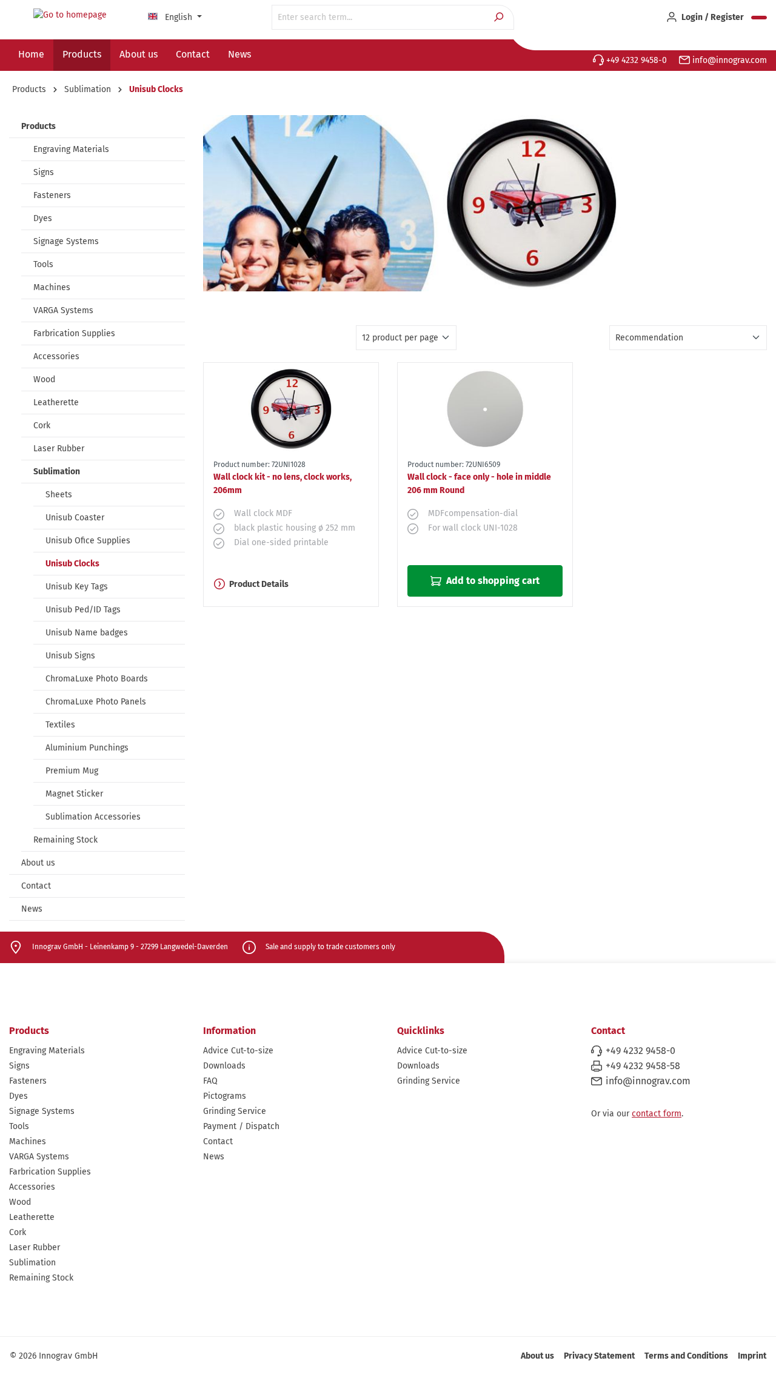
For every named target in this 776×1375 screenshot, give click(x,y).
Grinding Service (234, 1111)
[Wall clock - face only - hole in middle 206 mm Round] (485, 409)
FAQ (210, 1081)
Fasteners (52, 195)
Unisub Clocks (72, 563)
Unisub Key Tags (76, 586)
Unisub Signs (70, 656)
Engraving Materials (71, 149)
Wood (44, 379)
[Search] (500, 17)
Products (38, 126)
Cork (41, 425)
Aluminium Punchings (87, 748)
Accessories (56, 356)
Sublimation (56, 471)
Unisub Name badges (86, 633)
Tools (43, 264)
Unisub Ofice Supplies (87, 540)
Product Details (259, 584)
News (31, 909)
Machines (51, 287)
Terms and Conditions (686, 1356)
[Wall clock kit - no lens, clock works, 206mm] (291, 409)
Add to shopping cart (492, 580)
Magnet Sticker (74, 794)
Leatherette (56, 402)
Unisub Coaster (74, 517)
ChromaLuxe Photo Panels (95, 702)
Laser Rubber (58, 448)
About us (38, 863)
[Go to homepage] (69, 15)
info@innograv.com (728, 60)
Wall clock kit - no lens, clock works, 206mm (282, 483)
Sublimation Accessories (93, 817)
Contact (36, 886)
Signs (43, 172)
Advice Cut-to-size (238, 1050)
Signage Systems (66, 241)
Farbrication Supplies (74, 333)
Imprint (752, 1356)
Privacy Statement (599, 1356)
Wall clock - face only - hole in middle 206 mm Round (479, 483)
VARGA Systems (63, 310)
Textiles (60, 725)
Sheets (58, 494)
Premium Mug (71, 771)
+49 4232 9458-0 (635, 60)
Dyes (42, 218)
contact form (656, 1113)
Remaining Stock (65, 840)
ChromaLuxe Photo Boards (96, 679)
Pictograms (224, 1096)
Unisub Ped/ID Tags (83, 610)
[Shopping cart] (759, 17)
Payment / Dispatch (241, 1126)
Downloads (224, 1066)
